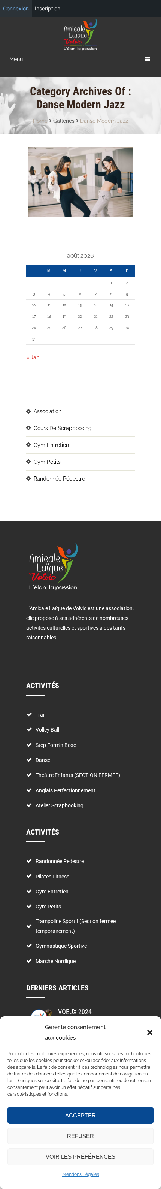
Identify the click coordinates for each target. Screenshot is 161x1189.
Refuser (80, 1136)
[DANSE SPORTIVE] (66, 182)
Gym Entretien (51, 445)
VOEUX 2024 (75, 1012)
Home (40, 121)
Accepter (80, 1115)
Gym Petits (47, 462)
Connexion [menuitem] (16, 8)
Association (47, 411)
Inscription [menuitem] (47, 8)
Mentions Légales (80, 1174)
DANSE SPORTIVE (56, 154)
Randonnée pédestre (59, 479)
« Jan (32, 357)
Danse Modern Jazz (104, 121)
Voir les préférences (80, 1156)
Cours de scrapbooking (63, 428)
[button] (150, 1032)
